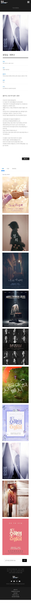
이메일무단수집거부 (15, 591)
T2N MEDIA (15, 8)
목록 (26, 158)
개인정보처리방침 (15, 596)
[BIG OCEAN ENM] (4, 2)
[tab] (15, 32)
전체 (3, 168)
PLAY (8, 168)
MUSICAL (14, 168)
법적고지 (15, 589)
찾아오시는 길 (15, 594)
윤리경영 (15, 593)
